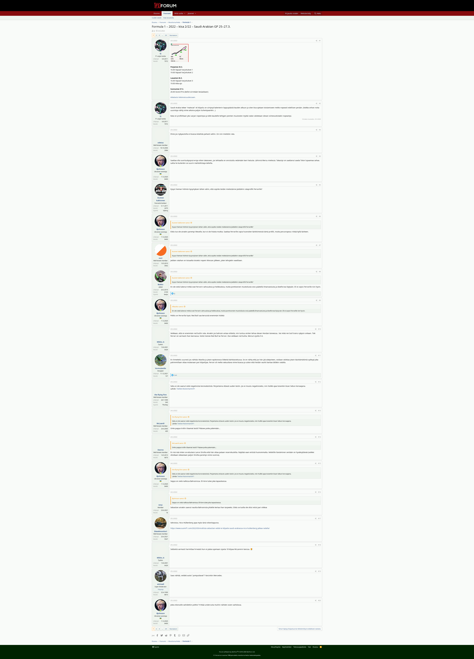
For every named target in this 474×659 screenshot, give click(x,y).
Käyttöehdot (286, 647)
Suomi (156, 647)
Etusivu (157, 13)
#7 (320, 245)
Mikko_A (160, 342)
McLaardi (160, 423)
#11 (319, 355)
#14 (319, 437)
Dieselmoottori (160, 531)
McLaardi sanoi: (178, 443)
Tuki (309, 647)
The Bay (165, 405)
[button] (185, 13)
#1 (320, 41)
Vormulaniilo (160, 368)
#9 (320, 300)
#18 (319, 545)
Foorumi (167, 13)
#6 (320, 216)
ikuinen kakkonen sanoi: (181, 223)
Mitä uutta (178, 13)
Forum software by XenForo (237, 652)
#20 (319, 600)
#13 (319, 411)
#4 (320, 156)
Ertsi (160, 505)
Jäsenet (191, 13)
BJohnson (161, 169)
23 (166, 35)
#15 (319, 463)
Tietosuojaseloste (299, 647)
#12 (319, 382)
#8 (320, 272)
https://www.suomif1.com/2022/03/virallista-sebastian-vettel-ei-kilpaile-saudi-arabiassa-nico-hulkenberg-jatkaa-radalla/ (220, 528)
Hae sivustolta (168, 18)
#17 (319, 518)
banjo (166, 294)
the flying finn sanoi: (179, 417)
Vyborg (165, 211)
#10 (319, 329)
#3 (320, 130)
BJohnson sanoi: (178, 498)
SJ (154, 31)
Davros (161, 450)
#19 (319, 571)
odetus (161, 142)
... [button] (162, 35)
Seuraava (172, 35)
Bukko (160, 284)
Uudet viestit (156, 18)
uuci (160, 258)
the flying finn (160, 395)
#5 (320, 185)
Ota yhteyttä (275, 647)
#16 (319, 492)
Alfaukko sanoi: (177, 306)
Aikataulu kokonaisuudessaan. (183, 97)
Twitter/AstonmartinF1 (186, 389)
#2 (320, 103)
